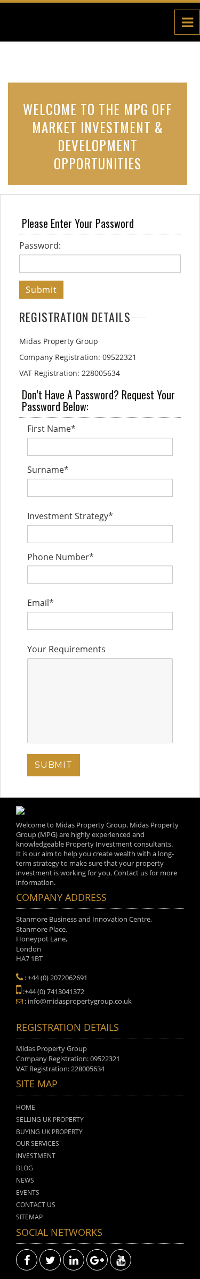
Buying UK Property (49, 1131)
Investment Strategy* (70, 516)
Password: (40, 245)
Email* (40, 603)
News (25, 1180)
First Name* (51, 428)
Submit (41, 290)
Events (27, 1192)
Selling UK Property (50, 1119)
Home (25, 1107)
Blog (24, 1168)
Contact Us (35, 1204)
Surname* (48, 469)
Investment (35, 1155)
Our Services (37, 1143)
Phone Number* (60, 557)
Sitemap (29, 1216)
